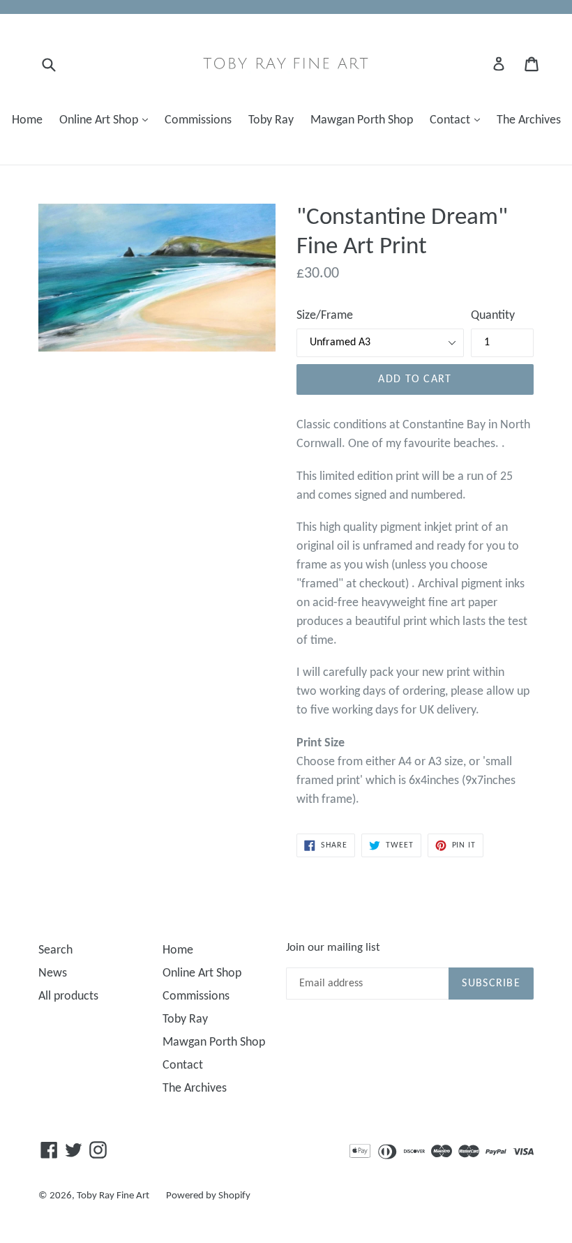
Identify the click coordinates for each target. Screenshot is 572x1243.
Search (55, 950)
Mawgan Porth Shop (361, 120)
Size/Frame (324, 315)
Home (27, 120)
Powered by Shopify (208, 1196)
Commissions (198, 120)
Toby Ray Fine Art (113, 1196)
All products (68, 996)
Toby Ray (271, 120)
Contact (458, 120)
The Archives (529, 120)
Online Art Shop (107, 120)
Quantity (493, 315)
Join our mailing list (333, 948)
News (52, 973)
